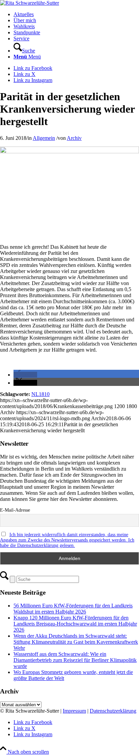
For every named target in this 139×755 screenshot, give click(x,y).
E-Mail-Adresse (15, 510)
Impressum (74, 711)
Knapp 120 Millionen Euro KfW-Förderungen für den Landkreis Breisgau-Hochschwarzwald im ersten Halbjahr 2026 (75, 624)
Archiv (74, 138)
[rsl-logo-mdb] (29, 3)
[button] (25, 375)
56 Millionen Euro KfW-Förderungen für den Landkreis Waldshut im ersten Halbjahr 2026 (73, 608)
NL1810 (40, 394)
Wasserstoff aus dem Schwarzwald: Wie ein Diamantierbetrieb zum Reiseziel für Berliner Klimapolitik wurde (75, 660)
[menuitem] (76, 14)
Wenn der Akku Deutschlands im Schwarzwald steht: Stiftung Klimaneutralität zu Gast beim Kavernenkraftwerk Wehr (75, 642)
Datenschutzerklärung (113, 711)
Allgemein (44, 138)
